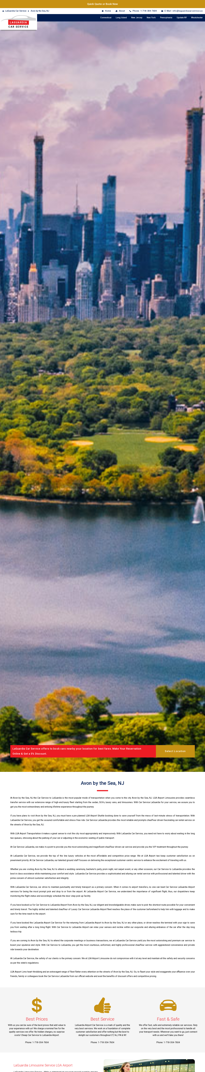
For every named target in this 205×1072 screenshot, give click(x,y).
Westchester (197, 17)
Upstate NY (182, 17)
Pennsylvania (166, 17)
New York (151, 17)
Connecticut (105, 17)
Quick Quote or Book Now (102, 4)
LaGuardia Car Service (15, 11)
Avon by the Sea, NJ (40, 11)
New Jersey (136, 17)
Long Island (121, 17)
